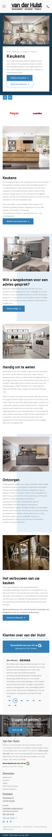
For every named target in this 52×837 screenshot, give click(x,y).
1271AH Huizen (9, 801)
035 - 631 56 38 (8, 814)
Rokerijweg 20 (8, 798)
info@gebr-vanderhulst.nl (13, 808)
